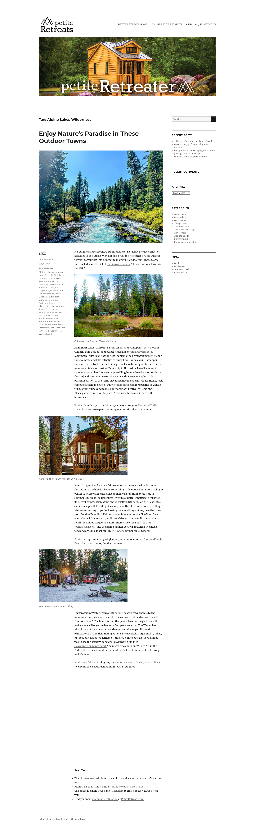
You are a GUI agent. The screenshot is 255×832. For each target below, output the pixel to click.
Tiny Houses (180, 233)
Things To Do (180, 223)
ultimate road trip (90, 778)
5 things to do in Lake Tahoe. (127, 786)
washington (56, 331)
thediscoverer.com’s (118, 264)
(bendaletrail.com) (85, 526)
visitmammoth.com (123, 384)
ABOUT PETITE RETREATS (167, 24)
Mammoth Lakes (47, 306)
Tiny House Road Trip (184, 229)
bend (41, 275)
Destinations (180, 217)
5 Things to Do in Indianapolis (188, 153)
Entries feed (179, 266)
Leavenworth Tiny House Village (142, 662)
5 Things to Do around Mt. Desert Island (193, 141)
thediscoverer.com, (141, 351)
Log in (177, 263)
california (43, 284)
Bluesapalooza (51, 281)
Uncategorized (181, 239)
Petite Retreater (46, 819)
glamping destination (105, 799)
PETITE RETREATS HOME (133, 24)
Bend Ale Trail (51, 275)
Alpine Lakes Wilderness (51, 272)
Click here (118, 790)
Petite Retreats (46, 259)
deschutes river (56, 284)
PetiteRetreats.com (132, 799)
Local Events (180, 220)
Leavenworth (56, 290)
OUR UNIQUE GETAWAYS (201, 24)
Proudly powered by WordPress (70, 819)
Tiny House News (182, 226)
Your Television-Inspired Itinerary (190, 157)
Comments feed (181, 269)
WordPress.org (181, 272)
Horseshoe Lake (46, 287)
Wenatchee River (47, 334)
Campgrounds (46, 268)
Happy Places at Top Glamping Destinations (194, 150)
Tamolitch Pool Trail (48, 318)
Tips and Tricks (181, 236)
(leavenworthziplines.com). (90, 645)
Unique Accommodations (186, 242)
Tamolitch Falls (50, 315)
